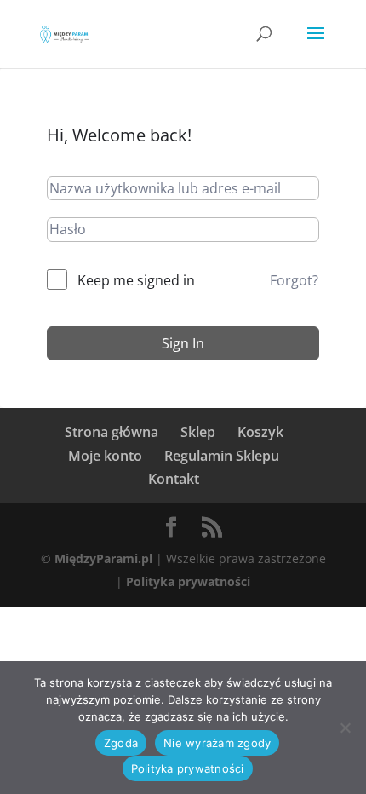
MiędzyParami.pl (103, 558)
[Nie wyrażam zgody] (344, 727)
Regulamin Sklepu (221, 455)
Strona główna (111, 432)
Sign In (183, 343)
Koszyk (260, 432)
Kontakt (173, 478)
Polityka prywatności (188, 581)
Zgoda (121, 743)
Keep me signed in (136, 280)
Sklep (197, 432)
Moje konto (105, 455)
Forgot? (294, 280)
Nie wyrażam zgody (217, 743)
